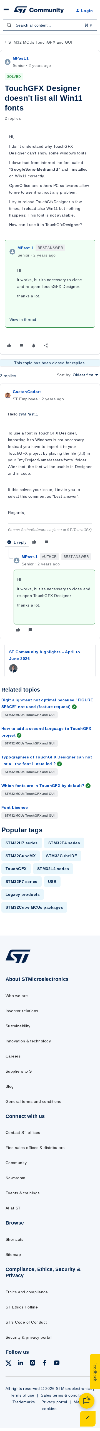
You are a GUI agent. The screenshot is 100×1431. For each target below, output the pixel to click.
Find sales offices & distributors (35, 1147)
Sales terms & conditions (64, 1395)
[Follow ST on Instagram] (32, 1363)
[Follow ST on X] (9, 1364)
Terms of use (22, 1395)
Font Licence (14, 807)
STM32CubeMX (21, 856)
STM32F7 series (22, 881)
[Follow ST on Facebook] (44, 1363)
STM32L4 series (53, 868)
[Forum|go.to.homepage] (38, 10)
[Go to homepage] (18, 963)
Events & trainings (23, 1193)
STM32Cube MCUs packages (34, 907)
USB (52, 881)
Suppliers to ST (20, 1071)
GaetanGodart (27, 391)
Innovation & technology (28, 1041)
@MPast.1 (28, 414)
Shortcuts (14, 1239)
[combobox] (50, 25)
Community (16, 1162)
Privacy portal (54, 1402)
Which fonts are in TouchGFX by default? (42, 785)
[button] (6, 11)
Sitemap (13, 1254)
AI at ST (13, 1208)
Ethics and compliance (27, 1292)
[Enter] (9, 25)
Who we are (17, 995)
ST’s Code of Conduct (26, 1322)
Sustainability (18, 1026)
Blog (10, 1086)
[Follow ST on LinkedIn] (20, 1363)
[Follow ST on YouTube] (56, 1363)
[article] (50, 467)
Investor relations (22, 1011)
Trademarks (23, 1402)
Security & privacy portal (28, 1337)
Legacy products (23, 894)
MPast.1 (21, 58)
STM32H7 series (22, 843)
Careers (13, 1056)
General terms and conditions (33, 1101)
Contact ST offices (23, 1132)
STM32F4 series (64, 843)
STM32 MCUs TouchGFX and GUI (40, 42)
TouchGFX (16, 868)
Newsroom (16, 1178)
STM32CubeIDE (61, 856)
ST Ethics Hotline (22, 1307)
